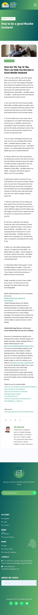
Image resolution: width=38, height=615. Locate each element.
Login (5, 522)
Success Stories (8, 537)
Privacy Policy (8, 549)
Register (6, 518)
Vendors (6, 534)
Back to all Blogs (9, 19)
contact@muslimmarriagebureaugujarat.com (10, 568)
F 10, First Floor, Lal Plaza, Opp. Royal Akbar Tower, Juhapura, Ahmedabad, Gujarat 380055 (16, 562)
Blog (4, 545)
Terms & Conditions (9, 552)
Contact (6, 525)
